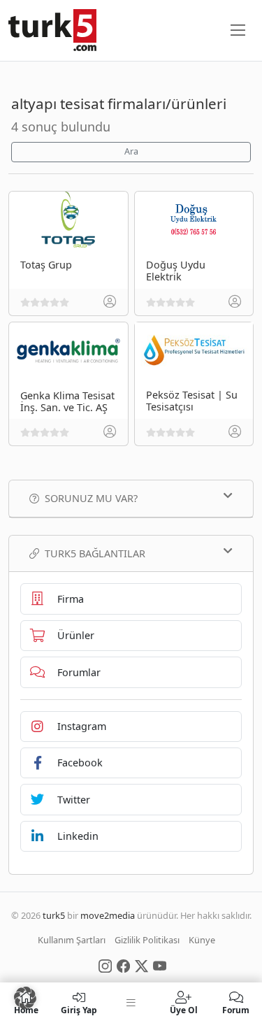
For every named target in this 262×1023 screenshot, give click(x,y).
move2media (107, 915)
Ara (131, 151)
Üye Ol (184, 1009)
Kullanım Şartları (71, 939)
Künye (202, 939)
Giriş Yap (79, 1009)
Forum (235, 1009)
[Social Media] (105, 965)
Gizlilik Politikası (147, 939)
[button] (25, 998)
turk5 (54, 915)
